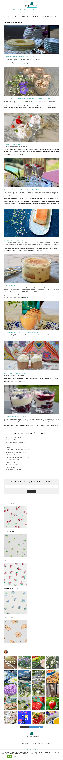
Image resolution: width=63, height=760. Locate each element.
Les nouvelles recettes (11, 439)
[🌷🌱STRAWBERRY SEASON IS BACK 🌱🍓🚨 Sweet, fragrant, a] (38, 704)
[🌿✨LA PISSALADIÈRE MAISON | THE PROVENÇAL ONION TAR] (52, 676)
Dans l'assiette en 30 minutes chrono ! (11, 105)
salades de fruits (9, 154)
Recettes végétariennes (43, 203)
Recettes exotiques (22, 203)
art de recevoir (37, 16)
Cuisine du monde (10, 149)
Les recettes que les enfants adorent (19, 107)
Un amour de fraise (19, 154)
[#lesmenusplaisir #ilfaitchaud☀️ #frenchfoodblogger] (10, 676)
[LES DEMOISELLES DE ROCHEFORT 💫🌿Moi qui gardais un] (24, 717)
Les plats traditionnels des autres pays (21, 151)
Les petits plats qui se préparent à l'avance (45, 62)
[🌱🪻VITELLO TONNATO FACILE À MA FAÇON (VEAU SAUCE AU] (10, 704)
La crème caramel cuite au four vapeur (19, 57)
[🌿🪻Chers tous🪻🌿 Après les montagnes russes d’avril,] (10, 690)
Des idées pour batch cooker (27, 198)
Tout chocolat (18, 381)
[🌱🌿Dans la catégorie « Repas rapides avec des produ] (38, 676)
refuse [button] (14, 756)
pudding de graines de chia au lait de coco (21, 190)
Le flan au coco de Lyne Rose (15, 240)
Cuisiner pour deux (17, 149)
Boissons (8, 447)
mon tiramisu (9, 285)
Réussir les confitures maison (13, 472)
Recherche (31, 491)
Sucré (36, 63)
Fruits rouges (54, 149)
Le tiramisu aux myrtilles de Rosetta (18, 417)
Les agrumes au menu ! (30, 248)
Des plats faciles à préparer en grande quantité (13, 62)
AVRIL (5, 149)
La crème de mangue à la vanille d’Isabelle (21, 332)
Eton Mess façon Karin (13, 144)
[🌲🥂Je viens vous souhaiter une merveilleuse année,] (38, 717)
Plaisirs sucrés (31, 63)
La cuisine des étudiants (8, 151)
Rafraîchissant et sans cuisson (33, 152)
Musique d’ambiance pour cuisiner (14, 469)
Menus (16, 16)
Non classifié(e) (14, 201)
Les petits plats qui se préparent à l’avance (16, 452)
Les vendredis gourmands (48, 151)
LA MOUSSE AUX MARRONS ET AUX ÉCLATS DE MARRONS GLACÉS (27, 99)
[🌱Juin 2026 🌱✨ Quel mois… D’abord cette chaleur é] (52, 662)
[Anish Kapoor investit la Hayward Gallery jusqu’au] (24, 676)
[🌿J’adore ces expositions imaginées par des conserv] (52, 690)
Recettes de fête (10, 109)
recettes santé (29, 203)
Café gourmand (7, 378)
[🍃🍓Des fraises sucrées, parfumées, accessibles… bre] (52, 704)
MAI (54, 151)
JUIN (58, 149)
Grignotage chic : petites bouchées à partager (17, 457)
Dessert (23, 62)
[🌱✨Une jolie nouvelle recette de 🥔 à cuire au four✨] (10, 662)
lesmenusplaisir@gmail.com (35, 746)
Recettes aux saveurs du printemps (46, 152)
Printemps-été (24, 152)
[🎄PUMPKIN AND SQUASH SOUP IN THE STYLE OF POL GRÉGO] (52, 717)
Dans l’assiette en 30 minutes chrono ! (15, 442)
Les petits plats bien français (31, 62)
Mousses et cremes (17, 63)
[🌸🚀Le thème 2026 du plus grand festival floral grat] (38, 690)
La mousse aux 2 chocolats (15, 373)
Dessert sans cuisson (45, 105)
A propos (45, 16)
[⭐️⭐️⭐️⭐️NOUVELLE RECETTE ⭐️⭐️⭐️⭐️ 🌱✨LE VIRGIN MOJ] (24, 704)
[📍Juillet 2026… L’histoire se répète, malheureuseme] (24, 662)
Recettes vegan (35, 203)
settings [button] (4, 756)
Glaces (7, 444)
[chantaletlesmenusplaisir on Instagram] (31, 652)
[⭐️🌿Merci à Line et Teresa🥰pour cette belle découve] (24, 690)
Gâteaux (43, 294)
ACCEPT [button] (9, 756)
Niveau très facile (24, 63)
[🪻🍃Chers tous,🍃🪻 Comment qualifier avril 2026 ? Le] (10, 717)
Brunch (5, 198)
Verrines (7, 204)
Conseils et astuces (25, 16)
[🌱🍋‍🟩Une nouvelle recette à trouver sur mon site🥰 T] (38, 662)
